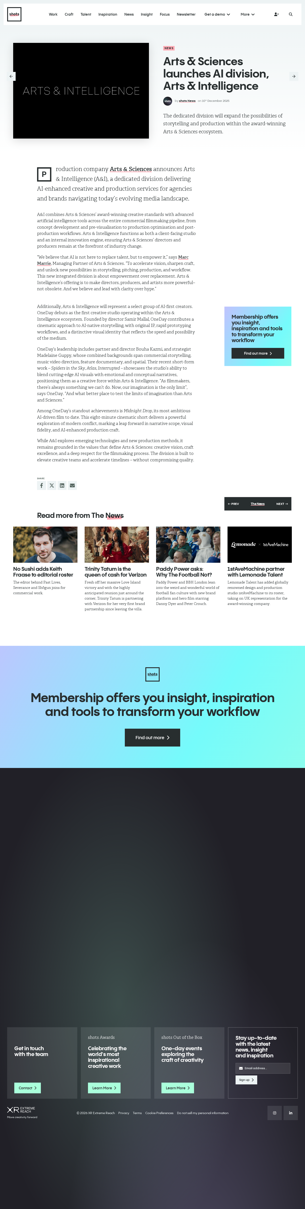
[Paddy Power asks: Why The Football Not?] (188, 545)
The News (258, 503)
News (169, 48)
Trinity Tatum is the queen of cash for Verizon (116, 571)
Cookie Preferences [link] (159, 1113)
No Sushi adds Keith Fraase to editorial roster (43, 571)
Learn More (102, 1088)
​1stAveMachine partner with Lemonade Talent (256, 571)
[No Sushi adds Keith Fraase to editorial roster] (45, 545)
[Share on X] (51, 485)
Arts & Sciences (131, 169)
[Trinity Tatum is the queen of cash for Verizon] (117, 545)
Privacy (123, 1113)
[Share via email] (72, 485)
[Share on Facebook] (41, 485)
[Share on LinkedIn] (62, 485)
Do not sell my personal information (202, 1113)
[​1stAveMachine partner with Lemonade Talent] (260, 545)
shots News (187, 100)
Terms (137, 1113)
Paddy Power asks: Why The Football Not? (184, 571)
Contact (25, 1088)
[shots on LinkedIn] (291, 1113)
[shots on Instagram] (274, 1113)
